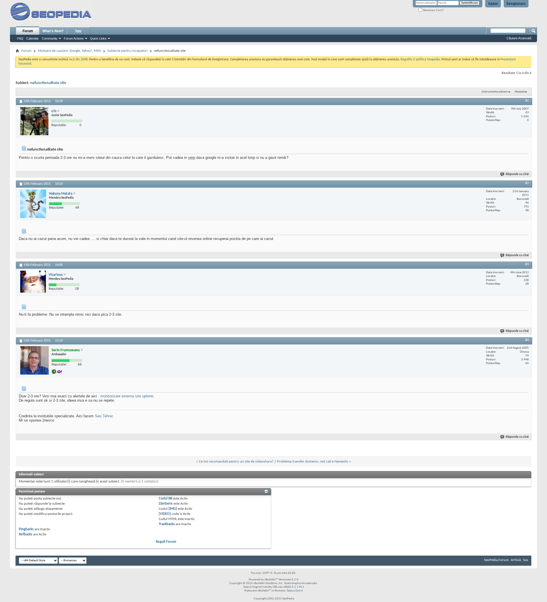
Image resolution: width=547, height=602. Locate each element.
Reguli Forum (166, 542)
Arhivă (516, 560)
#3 (527, 264)
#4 (527, 340)
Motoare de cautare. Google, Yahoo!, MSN (69, 51)
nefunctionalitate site (48, 83)
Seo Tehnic (104, 416)
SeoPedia (288, 598)
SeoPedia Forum (496, 560)
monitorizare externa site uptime (126, 396)
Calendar (32, 38)
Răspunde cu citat (517, 174)
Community (50, 38)
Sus (525, 560)
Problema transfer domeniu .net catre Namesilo (312, 461)
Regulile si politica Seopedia (420, 59)
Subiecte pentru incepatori (127, 51)
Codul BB (165, 498)
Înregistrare (516, 4)
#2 (527, 183)
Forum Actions (74, 38)
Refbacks (25, 534)
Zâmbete (166, 504)
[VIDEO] (165, 514)
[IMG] (172, 509)
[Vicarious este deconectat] (33, 282)
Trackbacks (167, 524)
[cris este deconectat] (34, 121)
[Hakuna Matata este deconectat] (33, 204)
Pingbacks (26, 529)
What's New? (53, 31)
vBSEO (287, 587)
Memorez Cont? (433, 10)
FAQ (20, 38)
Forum (28, 31)
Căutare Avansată (519, 38)
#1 (527, 100)
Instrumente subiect (495, 91)
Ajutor (493, 4)
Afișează (519, 91)
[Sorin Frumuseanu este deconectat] (34, 360)
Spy (78, 31)
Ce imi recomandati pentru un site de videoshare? (236, 461)
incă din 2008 (78, 59)
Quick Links (98, 38)
